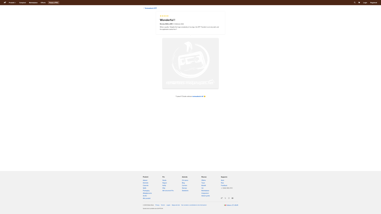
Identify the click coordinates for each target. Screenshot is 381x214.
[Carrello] (359, 2)
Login (365, 2)
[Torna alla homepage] (5, 2)
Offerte (43, 2)
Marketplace (33, 2)
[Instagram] (229, 198)
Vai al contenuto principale (1, 1)
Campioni (22, 2)
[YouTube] (232, 198)
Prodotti (11, 2)
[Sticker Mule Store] (222, 198)
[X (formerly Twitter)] (225, 198)
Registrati (373, 2)
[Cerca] (354, 2)
